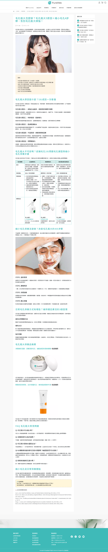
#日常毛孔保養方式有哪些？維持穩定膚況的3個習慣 (31, 86)
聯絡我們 (15, 540)
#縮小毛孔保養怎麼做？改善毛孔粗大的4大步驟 (30, 84)
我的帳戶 (34, 535)
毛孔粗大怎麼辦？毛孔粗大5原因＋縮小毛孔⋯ (85, 31)
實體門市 (15, 542)
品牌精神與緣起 (16, 535)
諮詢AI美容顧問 (78, 7)
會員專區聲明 (35, 542)
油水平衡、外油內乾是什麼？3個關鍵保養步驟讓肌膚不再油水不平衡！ (35, 483)
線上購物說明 (35, 540)
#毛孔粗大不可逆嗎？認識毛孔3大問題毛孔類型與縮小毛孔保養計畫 (35, 82)
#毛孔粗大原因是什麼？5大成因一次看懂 (28, 81)
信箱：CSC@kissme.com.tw (58, 540)
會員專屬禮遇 (35, 538)
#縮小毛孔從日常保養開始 (24, 91)
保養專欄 (69, 7)
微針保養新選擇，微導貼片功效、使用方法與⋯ (85, 36)
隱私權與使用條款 (36, 544)
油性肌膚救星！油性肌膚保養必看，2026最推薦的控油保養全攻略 (34, 485)
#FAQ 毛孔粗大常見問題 (24, 89)
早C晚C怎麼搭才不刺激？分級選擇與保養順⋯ (85, 26)
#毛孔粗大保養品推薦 (23, 88)
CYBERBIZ (66, 550)
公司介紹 (15, 538)
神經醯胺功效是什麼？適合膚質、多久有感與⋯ (85, 21)
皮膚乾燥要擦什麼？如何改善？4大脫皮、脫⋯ (85, 41)
